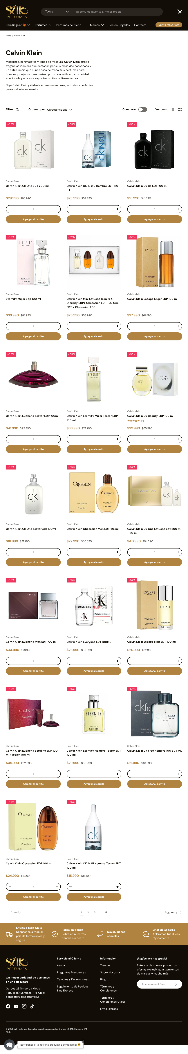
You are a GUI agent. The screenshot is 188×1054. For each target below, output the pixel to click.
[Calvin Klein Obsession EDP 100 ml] (33, 827)
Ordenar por (36, 109)
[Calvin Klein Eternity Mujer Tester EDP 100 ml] (94, 379)
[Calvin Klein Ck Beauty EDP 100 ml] (154, 379)
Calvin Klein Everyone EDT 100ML (89, 642)
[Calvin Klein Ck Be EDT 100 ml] (154, 149)
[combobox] (102, 12)
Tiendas (105, 965)
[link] (42, 912)
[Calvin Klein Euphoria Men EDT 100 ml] (33, 605)
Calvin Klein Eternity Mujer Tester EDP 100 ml (92, 418)
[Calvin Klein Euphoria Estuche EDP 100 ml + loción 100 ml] (33, 714)
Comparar (129, 109)
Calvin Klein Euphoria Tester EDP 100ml (32, 416)
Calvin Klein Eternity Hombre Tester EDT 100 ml (94, 753)
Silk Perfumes (20, 1029)
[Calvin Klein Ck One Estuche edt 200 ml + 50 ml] (154, 492)
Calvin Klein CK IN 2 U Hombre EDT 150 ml (92, 188)
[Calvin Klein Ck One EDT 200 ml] (33, 149)
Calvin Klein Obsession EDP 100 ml (29, 863)
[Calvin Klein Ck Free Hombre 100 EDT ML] (154, 714)
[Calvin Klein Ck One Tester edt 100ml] (33, 492)
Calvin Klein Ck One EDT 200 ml (27, 186)
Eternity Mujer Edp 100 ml (23, 299)
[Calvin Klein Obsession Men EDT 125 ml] (94, 492)
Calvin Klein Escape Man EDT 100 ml (151, 642)
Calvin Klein (19, 36)
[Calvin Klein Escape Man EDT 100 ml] (154, 605)
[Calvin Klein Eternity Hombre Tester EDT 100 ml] (94, 714)
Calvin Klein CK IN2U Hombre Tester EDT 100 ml (94, 866)
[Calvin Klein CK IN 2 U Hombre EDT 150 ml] (94, 149)
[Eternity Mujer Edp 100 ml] (33, 262)
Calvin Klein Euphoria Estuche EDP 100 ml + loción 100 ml (32, 753)
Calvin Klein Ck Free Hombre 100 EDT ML (154, 751)
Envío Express (109, 1009)
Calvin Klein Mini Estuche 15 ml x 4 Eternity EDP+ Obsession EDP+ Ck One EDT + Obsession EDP (93, 303)
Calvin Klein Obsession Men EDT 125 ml (93, 529)
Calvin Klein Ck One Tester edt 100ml (31, 529)
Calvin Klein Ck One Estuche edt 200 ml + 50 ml (154, 531)
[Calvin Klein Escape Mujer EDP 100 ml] (154, 262)
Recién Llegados (119, 25)
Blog (103, 979)
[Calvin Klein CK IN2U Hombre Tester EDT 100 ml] (94, 827)
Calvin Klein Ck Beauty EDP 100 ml (150, 416)
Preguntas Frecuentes (71, 972)
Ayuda (61, 965)
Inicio (8, 36)
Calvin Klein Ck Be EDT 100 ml (147, 186)
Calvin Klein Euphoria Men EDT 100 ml (31, 642)
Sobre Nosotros (110, 972)
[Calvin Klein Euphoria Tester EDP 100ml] (33, 379)
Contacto (140, 25)
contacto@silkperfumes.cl (23, 997)
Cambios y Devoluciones (73, 979)
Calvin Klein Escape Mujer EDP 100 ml (152, 299)
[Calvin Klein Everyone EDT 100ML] (94, 605)
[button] (9, 1044)
